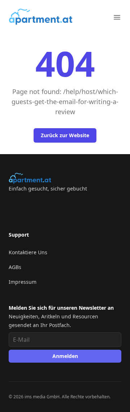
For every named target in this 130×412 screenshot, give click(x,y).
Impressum (22, 281)
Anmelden (65, 356)
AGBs (15, 267)
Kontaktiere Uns (28, 252)
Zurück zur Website (65, 135)
